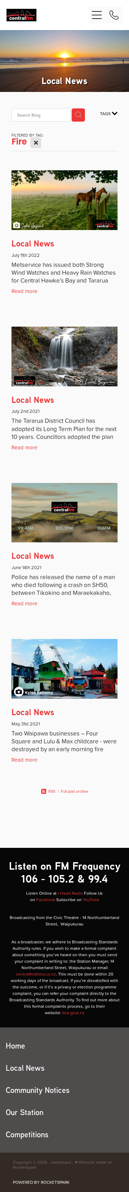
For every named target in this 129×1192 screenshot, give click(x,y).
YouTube (91, 900)
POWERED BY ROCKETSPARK (41, 1182)
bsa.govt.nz (73, 1013)
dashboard (61, 1162)
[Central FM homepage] (47, 15)
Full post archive (74, 791)
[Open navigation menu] (96, 15)
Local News (32, 243)
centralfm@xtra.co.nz (36, 974)
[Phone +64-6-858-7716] (114, 15)
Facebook (45, 900)
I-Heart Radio (70, 893)
